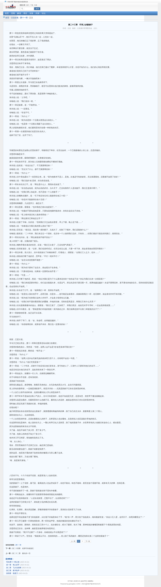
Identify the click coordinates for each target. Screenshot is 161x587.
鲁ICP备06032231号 (94, 584)
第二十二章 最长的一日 (21, 553)
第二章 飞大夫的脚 (13, 568)
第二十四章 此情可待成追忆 (23, 548)
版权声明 (84, 581)
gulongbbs (71, 584)
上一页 (73, 541)
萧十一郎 (24, 18)
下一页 (88, 541)
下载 (31, 5)
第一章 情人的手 (12, 565)
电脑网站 (90, 581)
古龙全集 (15, 18)
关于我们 (70, 581)
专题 (35, 5)
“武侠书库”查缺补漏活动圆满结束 (17, 2)
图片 (27, 5)
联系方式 (77, 581)
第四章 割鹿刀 (12, 573)
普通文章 (22, 5)
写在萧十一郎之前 (12, 562)
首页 (7, 18)
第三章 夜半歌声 (12, 570)
